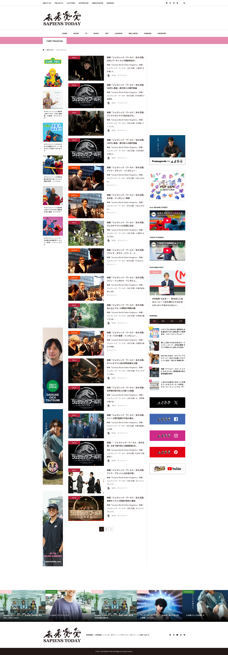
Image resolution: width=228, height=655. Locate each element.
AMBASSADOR (97, 3)
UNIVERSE (162, 33)
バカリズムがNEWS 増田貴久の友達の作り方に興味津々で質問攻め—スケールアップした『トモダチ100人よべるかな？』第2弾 (173, 331)
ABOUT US (47, 3)
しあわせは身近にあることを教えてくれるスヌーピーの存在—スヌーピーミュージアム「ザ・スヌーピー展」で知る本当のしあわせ (173, 384)
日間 (154, 321)
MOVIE (76, 33)
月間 (171, 321)
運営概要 (89, 635)
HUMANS (147, 33)
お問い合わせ (144, 635)
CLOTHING (71, 3)
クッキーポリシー (111, 635)
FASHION (118, 33)
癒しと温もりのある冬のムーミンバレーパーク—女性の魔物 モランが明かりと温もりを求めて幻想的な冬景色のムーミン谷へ (173, 344)
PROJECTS (59, 3)
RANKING (110, 3)
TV (86, 33)
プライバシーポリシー (128, 635)
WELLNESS (133, 33)
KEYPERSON (83, 3)
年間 (180, 321)
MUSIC (96, 33)
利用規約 (98, 635)
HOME (64, 33)
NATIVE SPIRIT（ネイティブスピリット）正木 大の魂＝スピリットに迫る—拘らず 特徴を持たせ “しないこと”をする (173, 357)
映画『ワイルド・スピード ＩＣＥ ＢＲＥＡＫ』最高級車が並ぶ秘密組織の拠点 (173, 371)
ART (107, 33)
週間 (163, 321)
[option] (23, 606)
